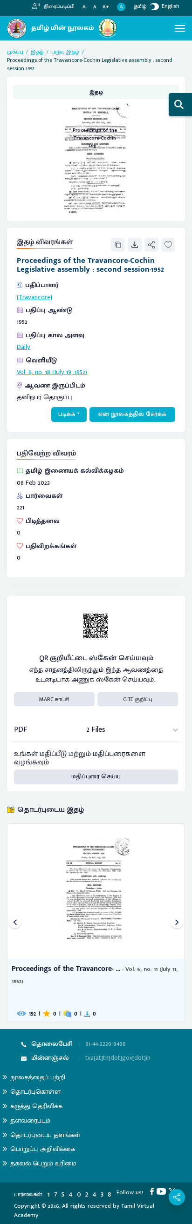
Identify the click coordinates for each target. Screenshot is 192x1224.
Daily (23, 347)
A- (84, 7)
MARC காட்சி (54, 699)
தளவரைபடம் (30, 1120)
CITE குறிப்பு (137, 699)
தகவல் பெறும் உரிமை (43, 1163)
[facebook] (153, 1191)
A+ (106, 7)
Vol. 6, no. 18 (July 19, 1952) (52, 372)
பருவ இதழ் (65, 51)
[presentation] (15, 923)
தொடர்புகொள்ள (35, 1092)
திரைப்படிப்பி (58, 6)
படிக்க (66, 414)
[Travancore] (34, 297)
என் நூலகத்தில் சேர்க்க (132, 414)
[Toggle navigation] (180, 28)
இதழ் (37, 51)
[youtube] (163, 1191)
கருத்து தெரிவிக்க (36, 1106)
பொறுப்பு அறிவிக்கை (42, 1149)
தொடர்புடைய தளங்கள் (45, 1135)
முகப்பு (15, 51)
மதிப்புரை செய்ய (96, 776)
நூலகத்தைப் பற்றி (37, 1077)
